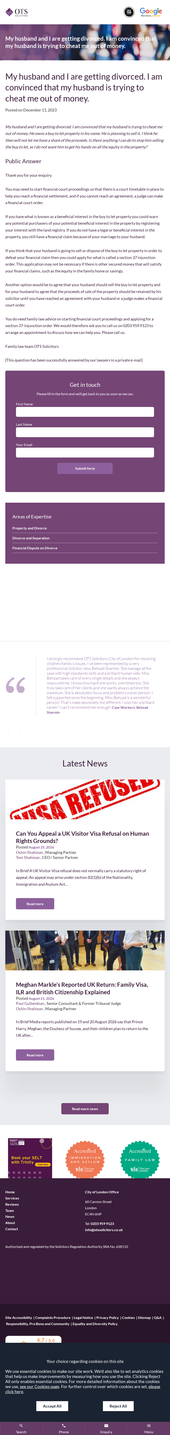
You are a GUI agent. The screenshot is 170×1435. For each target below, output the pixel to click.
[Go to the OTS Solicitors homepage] (16, 12)
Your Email (24, 445)
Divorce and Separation (31, 538)
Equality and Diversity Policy (95, 1324)
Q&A (158, 1317)
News (9, 1217)
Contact (11, 1229)
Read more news (85, 1109)
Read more (35, 904)
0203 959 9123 (102, 1224)
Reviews (12, 1204)
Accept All (52, 1406)
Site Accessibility (18, 1317)
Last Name (24, 424)
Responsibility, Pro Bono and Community (38, 1324)
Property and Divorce (29, 528)
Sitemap (144, 1317)
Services (12, 1198)
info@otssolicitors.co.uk (104, 1230)
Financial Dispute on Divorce (35, 548)
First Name (24, 404)
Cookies (128, 1317)
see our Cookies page (39, 1386)
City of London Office (102, 1192)
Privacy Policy (107, 1317)
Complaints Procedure (53, 1317)
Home (10, 1192)
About (10, 1223)
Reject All (118, 1406)
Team (9, 1210)
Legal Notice (83, 1317)
